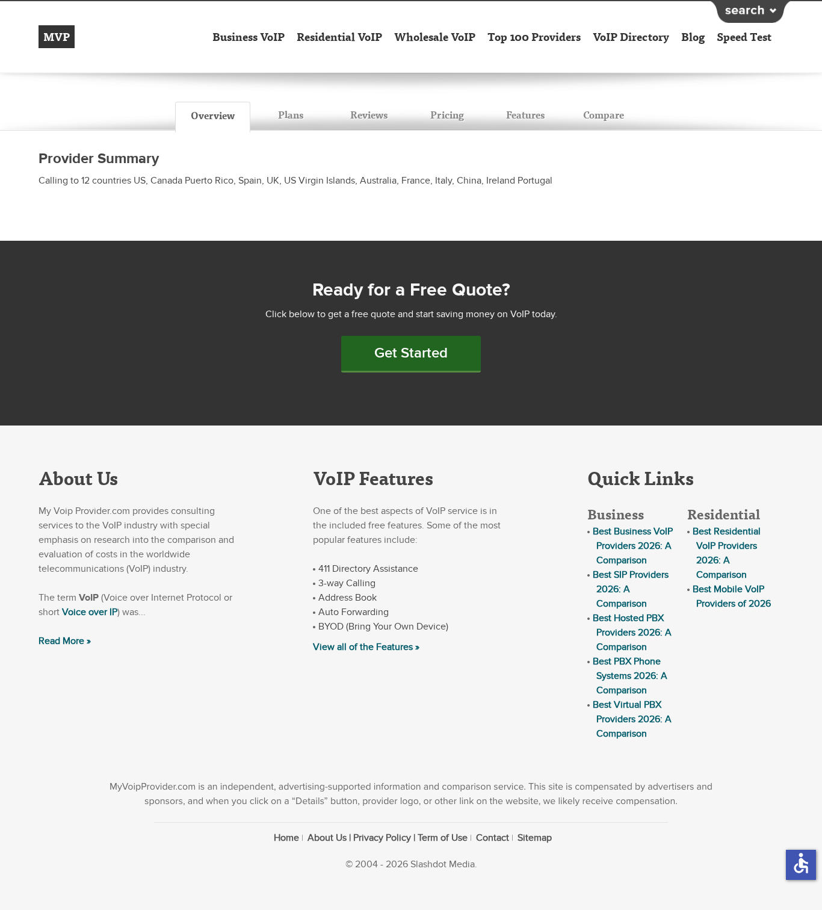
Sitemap (535, 838)
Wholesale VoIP (434, 36)
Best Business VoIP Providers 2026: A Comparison (633, 545)
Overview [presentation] (213, 115)
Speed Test (744, 36)
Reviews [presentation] (369, 114)
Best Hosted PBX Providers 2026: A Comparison (632, 632)
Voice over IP (89, 612)
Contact (492, 838)
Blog (693, 36)
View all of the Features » (366, 647)
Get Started (411, 353)
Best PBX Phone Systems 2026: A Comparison (630, 675)
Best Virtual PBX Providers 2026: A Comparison (632, 719)
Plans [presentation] (290, 114)
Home (286, 838)
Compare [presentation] (603, 114)
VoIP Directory (631, 36)
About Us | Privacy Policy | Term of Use (387, 838)
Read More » (65, 641)
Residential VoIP (339, 36)
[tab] (212, 117)
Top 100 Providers (534, 36)
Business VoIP (248, 36)
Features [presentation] (525, 114)
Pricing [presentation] (447, 114)
